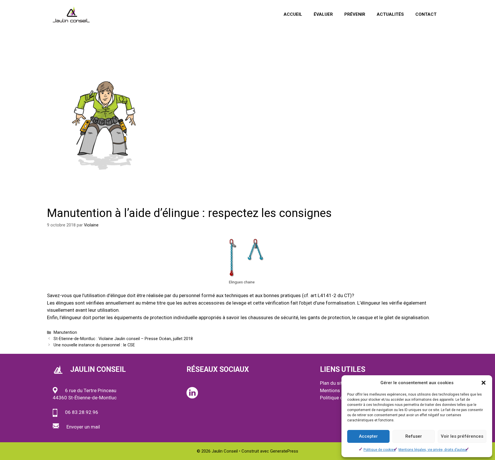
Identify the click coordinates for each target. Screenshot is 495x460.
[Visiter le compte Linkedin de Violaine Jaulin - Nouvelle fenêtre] (192, 397)
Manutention (65, 332)
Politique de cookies (380, 450)
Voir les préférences (462, 436)
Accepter (368, 436)
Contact (426, 14)
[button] (483, 383)
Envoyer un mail (83, 427)
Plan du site (332, 383)
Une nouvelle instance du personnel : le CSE (94, 345)
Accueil (293, 14)
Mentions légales (338, 390)
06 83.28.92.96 (81, 412)
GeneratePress (284, 451)
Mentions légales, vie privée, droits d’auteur (432, 450)
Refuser (413, 436)
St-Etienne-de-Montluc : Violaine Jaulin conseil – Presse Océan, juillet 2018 (123, 338)
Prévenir (354, 14)
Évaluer (323, 14)
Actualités (390, 14)
